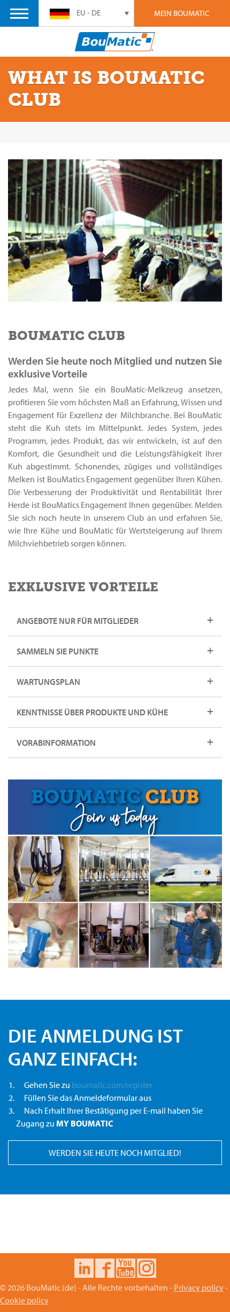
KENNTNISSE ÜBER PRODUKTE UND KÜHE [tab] (92, 712)
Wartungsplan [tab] (48, 681)
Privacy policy (199, 1287)
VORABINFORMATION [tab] (56, 742)
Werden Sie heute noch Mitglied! (115, 1152)
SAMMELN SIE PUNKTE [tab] (57, 651)
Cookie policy (24, 1300)
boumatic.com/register (112, 1084)
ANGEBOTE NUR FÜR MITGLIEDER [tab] (78, 620)
